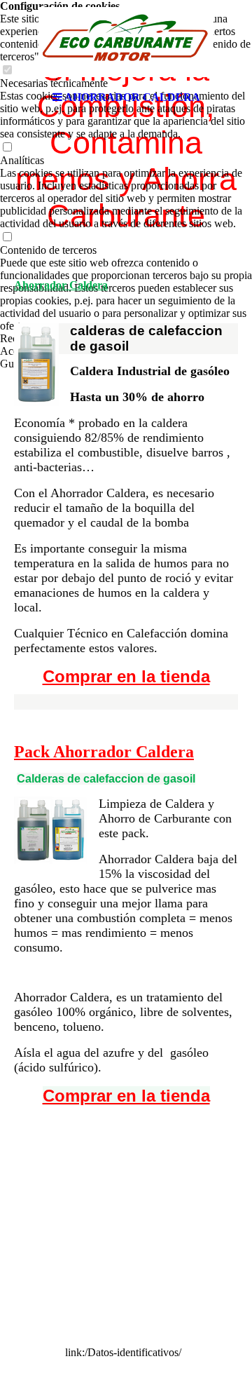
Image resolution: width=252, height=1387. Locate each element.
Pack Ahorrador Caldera (104, 752)
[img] (126, 42)
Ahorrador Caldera (61, 285)
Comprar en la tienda (126, 676)
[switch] (7, 148)
